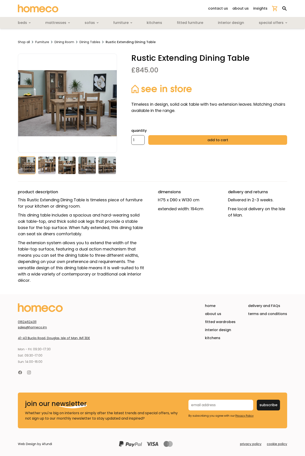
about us (240, 8)
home (210, 305)
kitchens (212, 337)
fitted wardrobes (220, 321)
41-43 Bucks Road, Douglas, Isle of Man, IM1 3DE (54, 338)
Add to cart (217, 140)
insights (260, 8)
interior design (218, 329)
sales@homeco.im (32, 327)
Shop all (24, 42)
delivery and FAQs (264, 305)
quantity (139, 130)
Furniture (42, 42)
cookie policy (277, 444)
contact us (218, 8)
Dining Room (64, 42)
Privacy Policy (244, 416)
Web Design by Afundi (35, 444)
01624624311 (27, 322)
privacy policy (250, 444)
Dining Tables (89, 42)
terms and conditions (267, 313)
